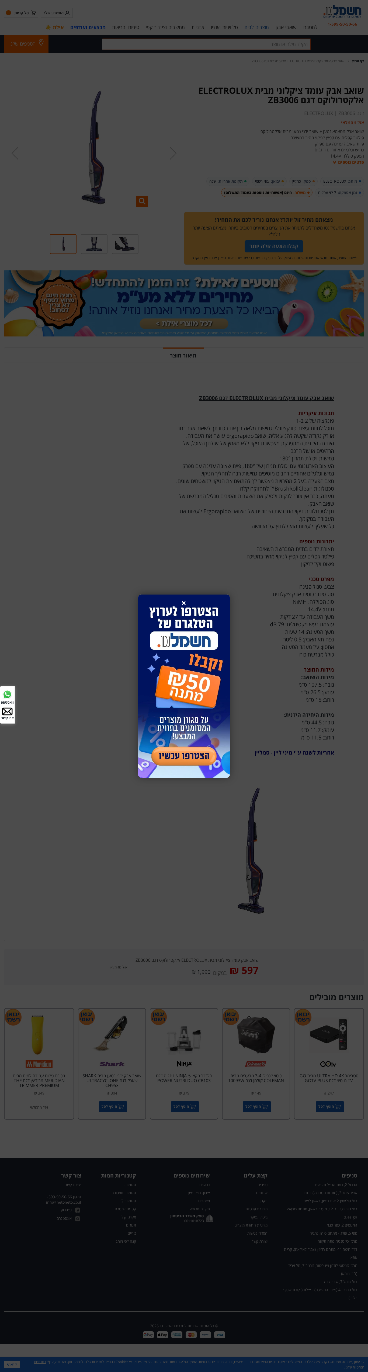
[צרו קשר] (7, 711)
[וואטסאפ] (7, 693)
